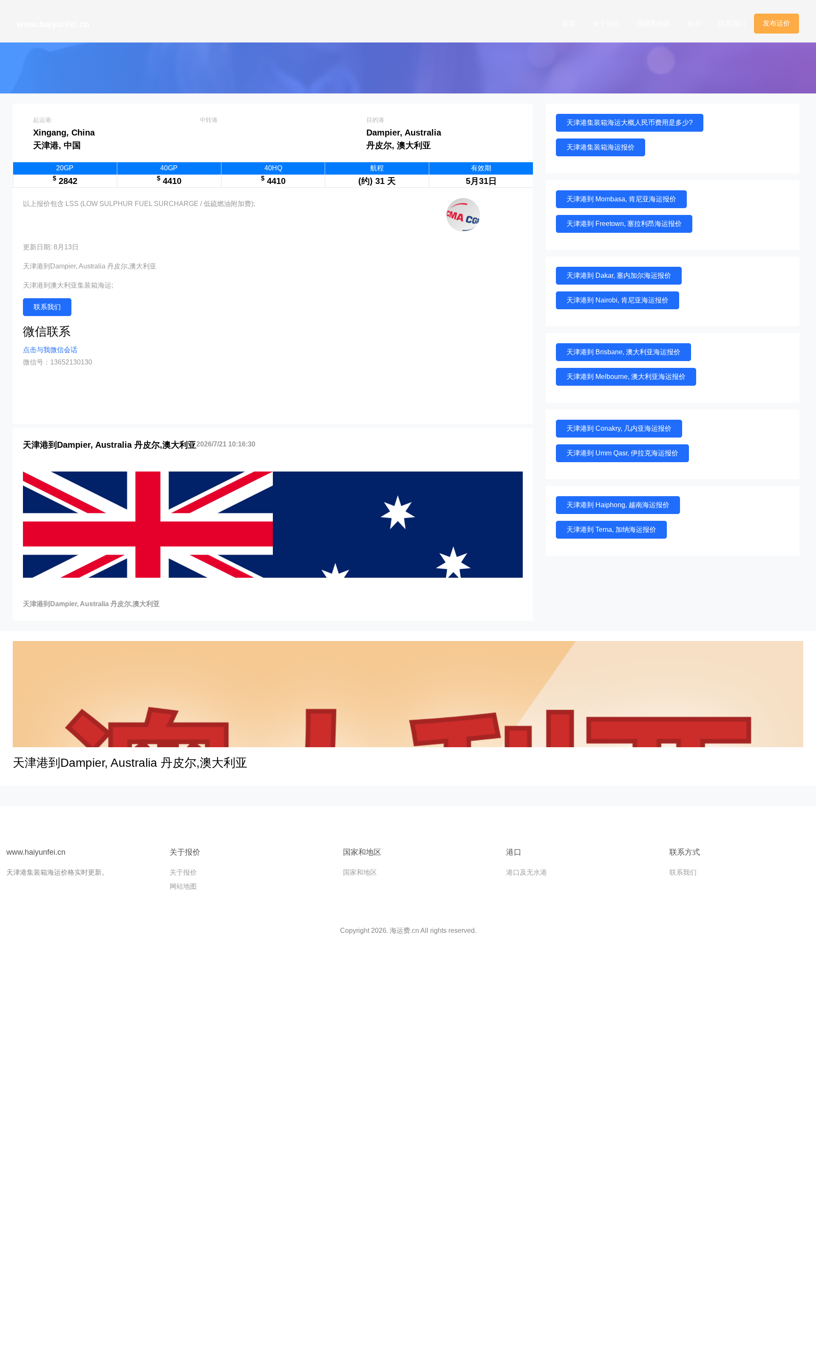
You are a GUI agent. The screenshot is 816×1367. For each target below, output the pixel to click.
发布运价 (776, 23)
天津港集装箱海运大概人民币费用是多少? (630, 122)
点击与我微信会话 (50, 349)
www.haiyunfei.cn (53, 24)
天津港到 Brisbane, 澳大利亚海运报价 (623, 352)
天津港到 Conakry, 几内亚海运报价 (619, 428)
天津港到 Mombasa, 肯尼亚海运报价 (621, 199)
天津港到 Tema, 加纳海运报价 (611, 529)
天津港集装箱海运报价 (601, 147)
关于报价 (183, 872)
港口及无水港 (526, 872)
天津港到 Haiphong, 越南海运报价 (618, 504)
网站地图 (183, 886)
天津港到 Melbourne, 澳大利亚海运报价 (626, 376)
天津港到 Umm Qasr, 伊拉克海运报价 (622, 453)
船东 (694, 23)
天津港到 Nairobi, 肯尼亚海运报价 (618, 300)
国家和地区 (654, 23)
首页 (568, 23)
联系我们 (731, 23)
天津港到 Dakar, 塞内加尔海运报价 (619, 275)
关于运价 (606, 23)
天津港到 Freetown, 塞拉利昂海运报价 (624, 223)
